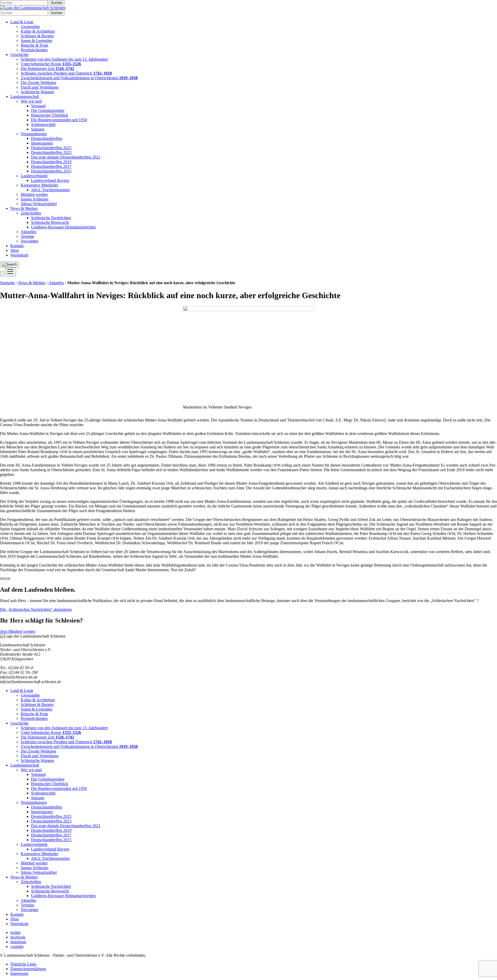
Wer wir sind (31, 101)
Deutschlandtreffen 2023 (51, 152)
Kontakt (17, 246)
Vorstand (38, 106)
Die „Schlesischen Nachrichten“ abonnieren (36, 609)
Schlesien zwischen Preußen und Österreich (66, 73)
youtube (17, 946)
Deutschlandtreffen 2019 (51, 162)
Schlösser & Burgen (37, 36)
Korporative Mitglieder (39, 185)
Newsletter (29, 241)
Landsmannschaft (24, 96)
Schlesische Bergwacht (50, 222)
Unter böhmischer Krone (51, 64)
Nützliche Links (23, 964)
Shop (14, 250)
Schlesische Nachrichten (51, 218)
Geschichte (19, 54)
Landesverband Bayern (50, 180)
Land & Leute (21, 22)
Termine (27, 236)
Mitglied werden (34, 194)
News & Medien (24, 208)
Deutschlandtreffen (46, 138)
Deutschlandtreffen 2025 (51, 148)
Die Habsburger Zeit (47, 68)
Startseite (7, 283)
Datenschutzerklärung (28, 969)
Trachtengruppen (50, 190)
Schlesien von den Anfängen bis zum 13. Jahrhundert (64, 59)
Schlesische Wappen (37, 92)
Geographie (30, 26)
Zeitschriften (31, 213)
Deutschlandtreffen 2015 (51, 171)
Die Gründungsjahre (47, 110)
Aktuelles (28, 232)
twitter (15, 932)
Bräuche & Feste (34, 45)
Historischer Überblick (49, 115)
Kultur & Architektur (38, 31)
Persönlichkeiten (34, 50)
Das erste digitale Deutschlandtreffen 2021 (65, 157)
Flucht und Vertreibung (40, 87)
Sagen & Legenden (36, 40)
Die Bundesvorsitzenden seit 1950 (59, 120)
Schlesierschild (43, 124)
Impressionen (42, 143)
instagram (18, 942)
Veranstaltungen (34, 134)
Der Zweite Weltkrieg (38, 82)
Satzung (37, 129)
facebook (17, 937)
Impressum (19, 973)
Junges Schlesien (34, 199)
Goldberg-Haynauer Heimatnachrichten (63, 227)
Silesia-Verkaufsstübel (39, 204)
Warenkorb (19, 255)
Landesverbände (34, 176)
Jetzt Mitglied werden (17, 631)
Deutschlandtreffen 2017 (51, 166)
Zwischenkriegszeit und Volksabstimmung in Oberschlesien (79, 78)
